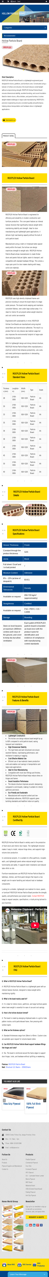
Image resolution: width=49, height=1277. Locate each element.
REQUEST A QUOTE (36, 1217)
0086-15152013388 (15, 1143)
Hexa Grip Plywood (11, 1103)
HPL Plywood (29, 1173)
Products (4, 1163)
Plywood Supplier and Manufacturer (12, 1166)
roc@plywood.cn (14, 1148)
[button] (23, 69)
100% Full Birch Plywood (33, 1105)
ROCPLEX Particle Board (17, 1064)
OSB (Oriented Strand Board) (34, 1189)
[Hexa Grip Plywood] (13, 1094)
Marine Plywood (30, 1179)
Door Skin (28, 1166)
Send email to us (10, 120)
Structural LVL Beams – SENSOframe (18, 1067)
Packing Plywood (30, 1192)
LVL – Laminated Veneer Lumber (35, 1176)
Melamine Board (30, 1186)
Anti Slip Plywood (31, 1195)
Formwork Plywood (31, 1169)
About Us (4, 1160)
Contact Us (5, 1169)
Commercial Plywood (32, 1163)
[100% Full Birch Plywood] (36, 1094)
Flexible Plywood (30, 1160)
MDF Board (29, 1182)
